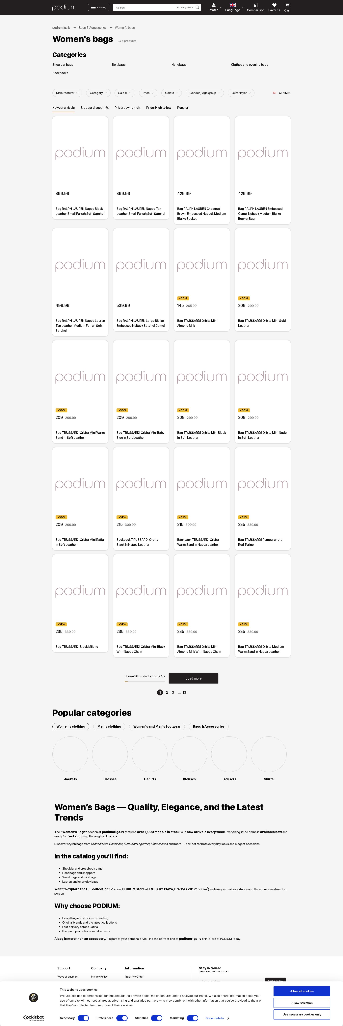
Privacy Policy (99, 976)
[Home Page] (64, 8)
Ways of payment (67, 976)
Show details (215, 1018)
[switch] (122, 1018)
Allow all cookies (302, 991)
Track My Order (134, 976)
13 (184, 692)
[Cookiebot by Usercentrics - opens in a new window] (33, 1018)
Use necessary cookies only (302, 1014)
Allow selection (302, 1003)
